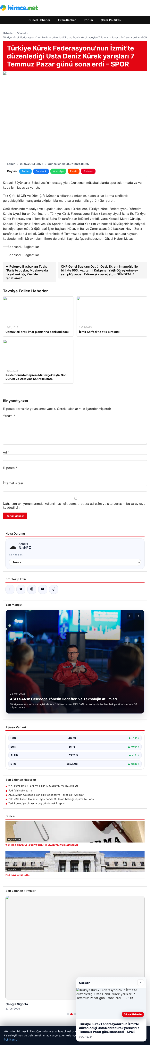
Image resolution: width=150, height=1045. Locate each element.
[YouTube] (42, 589)
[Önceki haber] (130, 616)
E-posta (10, 468)
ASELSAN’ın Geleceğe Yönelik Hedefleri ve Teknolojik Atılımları (46, 794)
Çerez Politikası (111, 20)
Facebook (41, 171)
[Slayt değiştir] (68, 1014)
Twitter (25, 171)
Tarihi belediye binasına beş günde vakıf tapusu (37, 803)
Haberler (8, 33)
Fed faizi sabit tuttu (20, 790)
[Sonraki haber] (138, 616)
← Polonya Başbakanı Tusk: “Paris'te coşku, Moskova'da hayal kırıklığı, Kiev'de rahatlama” (27, 272)
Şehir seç (16, 554)
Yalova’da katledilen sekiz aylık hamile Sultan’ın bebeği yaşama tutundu (51, 799)
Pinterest (88, 171)
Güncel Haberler (39, 20)
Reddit (73, 171)
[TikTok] (53, 589)
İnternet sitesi (13, 483)
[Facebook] (9, 589)
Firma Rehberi (67, 20)
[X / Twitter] (20, 589)
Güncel (21, 33)
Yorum (9, 416)
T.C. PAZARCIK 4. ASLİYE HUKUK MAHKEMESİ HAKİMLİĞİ (43, 786)
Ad (6, 452)
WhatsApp (58, 171)
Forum (88, 20)
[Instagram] (31, 589)
